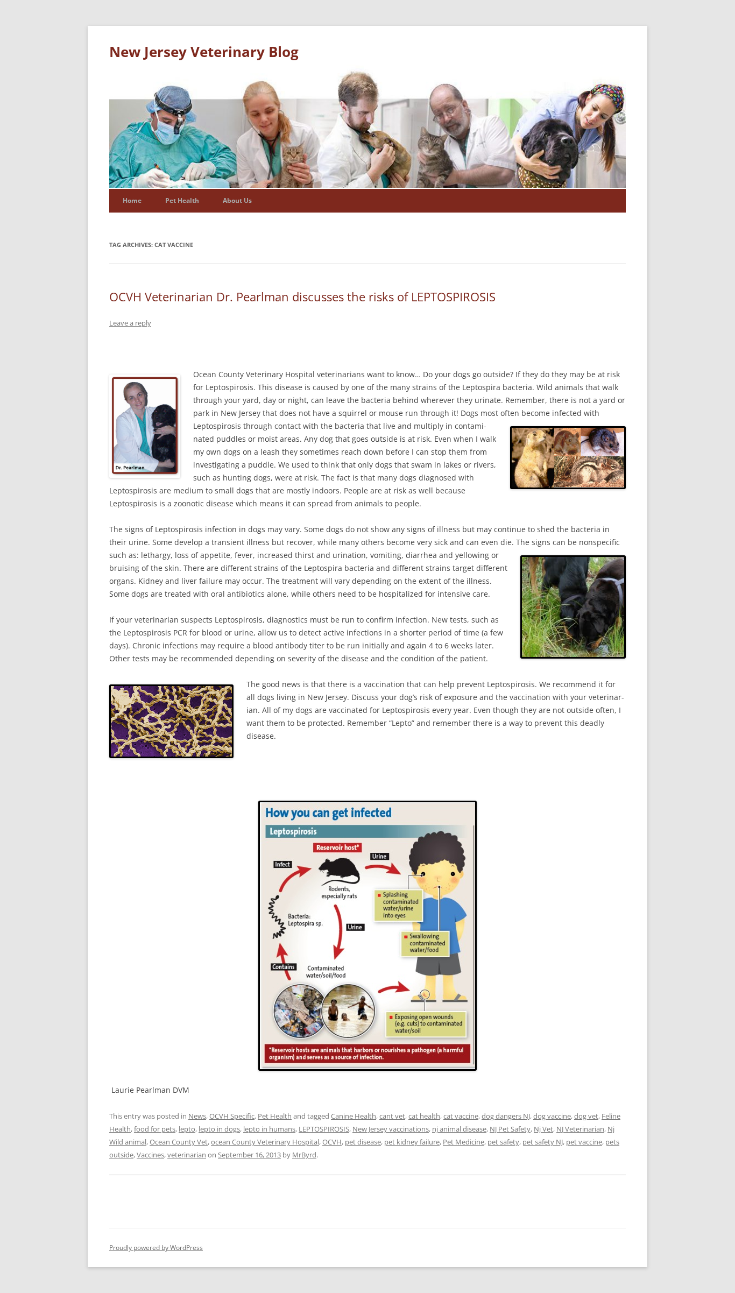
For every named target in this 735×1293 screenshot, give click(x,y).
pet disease (363, 1142)
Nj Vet (543, 1129)
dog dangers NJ (506, 1116)
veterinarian (186, 1155)
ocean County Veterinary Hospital (265, 1142)
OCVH (332, 1142)
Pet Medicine (463, 1142)
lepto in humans (269, 1129)
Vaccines (150, 1155)
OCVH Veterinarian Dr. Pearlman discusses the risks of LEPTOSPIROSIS (302, 296)
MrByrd (304, 1155)
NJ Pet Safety (510, 1129)
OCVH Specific (232, 1116)
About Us (237, 200)
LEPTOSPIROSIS (324, 1129)
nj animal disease (459, 1129)
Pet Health (182, 200)
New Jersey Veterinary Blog (204, 51)
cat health (424, 1116)
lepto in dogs (219, 1129)
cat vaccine (460, 1116)
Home (132, 200)
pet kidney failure (412, 1142)
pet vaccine (584, 1142)
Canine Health (353, 1116)
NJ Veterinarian (580, 1129)
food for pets (154, 1129)
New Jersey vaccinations (390, 1129)
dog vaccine (552, 1116)
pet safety (503, 1142)
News (197, 1116)
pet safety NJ (542, 1142)
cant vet (392, 1116)
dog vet (586, 1116)
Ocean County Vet (179, 1142)
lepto (187, 1129)
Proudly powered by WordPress (156, 1247)
